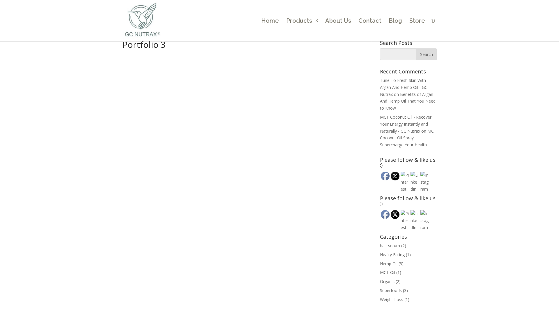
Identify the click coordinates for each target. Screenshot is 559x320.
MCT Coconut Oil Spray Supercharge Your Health (408, 138)
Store (417, 21)
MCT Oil (387, 272)
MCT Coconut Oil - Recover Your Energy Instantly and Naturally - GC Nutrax (405, 124)
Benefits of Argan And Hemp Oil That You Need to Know (408, 101)
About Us (338, 21)
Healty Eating (392, 254)
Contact (369, 21)
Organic (387, 281)
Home (270, 21)
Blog (395, 21)
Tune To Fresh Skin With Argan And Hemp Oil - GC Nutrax (403, 87)
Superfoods (391, 290)
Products (299, 21)
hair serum (390, 245)
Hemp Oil (388, 263)
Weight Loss (391, 299)
